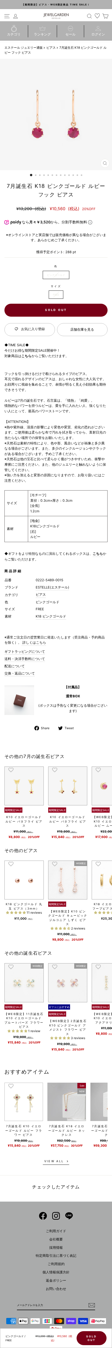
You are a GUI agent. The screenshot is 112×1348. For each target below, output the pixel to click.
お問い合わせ (56, 1289)
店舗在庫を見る (82, 329)
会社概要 (56, 1239)
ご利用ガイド (56, 1231)
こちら (26, 356)
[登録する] (91, 1305)
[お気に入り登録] (11, 770)
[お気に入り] (97, 16)
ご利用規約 (56, 1264)
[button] (16, 912)
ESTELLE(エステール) (52, 587)
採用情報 (56, 1248)
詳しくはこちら (33, 642)
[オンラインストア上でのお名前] (43, 1216)
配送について (14, 666)
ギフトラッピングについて (24, 652)
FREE (56, 294)
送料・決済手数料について (24, 659)
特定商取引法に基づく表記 (56, 1256)
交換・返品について (19, 673)
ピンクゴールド (56, 274)
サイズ (56, 286)
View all (54, 1161)
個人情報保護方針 (56, 1272)
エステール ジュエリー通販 (23, 47)
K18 (38, 616)
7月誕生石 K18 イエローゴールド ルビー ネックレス (66, 1130)
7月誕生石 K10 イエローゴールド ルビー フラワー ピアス (23, 1130)
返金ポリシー (56, 1280)
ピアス (51, 47)
